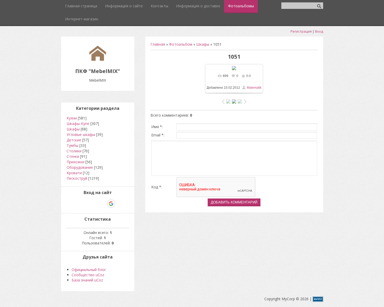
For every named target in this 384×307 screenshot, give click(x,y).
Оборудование (80, 167)
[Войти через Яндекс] (102, 204)
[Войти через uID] (75, 204)
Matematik (254, 87)
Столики (74, 150)
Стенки (73, 156)
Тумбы (72, 145)
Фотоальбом (180, 44)
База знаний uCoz (87, 280)
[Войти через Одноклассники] (120, 204)
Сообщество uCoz (88, 274)
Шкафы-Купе (78, 123)
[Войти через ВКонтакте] (84, 204)
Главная (157, 44)
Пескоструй (77, 178)
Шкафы (202, 44)
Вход (319, 31)
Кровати (74, 172)
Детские (74, 139)
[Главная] (97, 59)
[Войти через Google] (111, 204)
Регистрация (301, 31)
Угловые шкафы (81, 134)
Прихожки (75, 161)
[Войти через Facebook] (93, 204)
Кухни (72, 118)
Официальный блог (89, 269)
